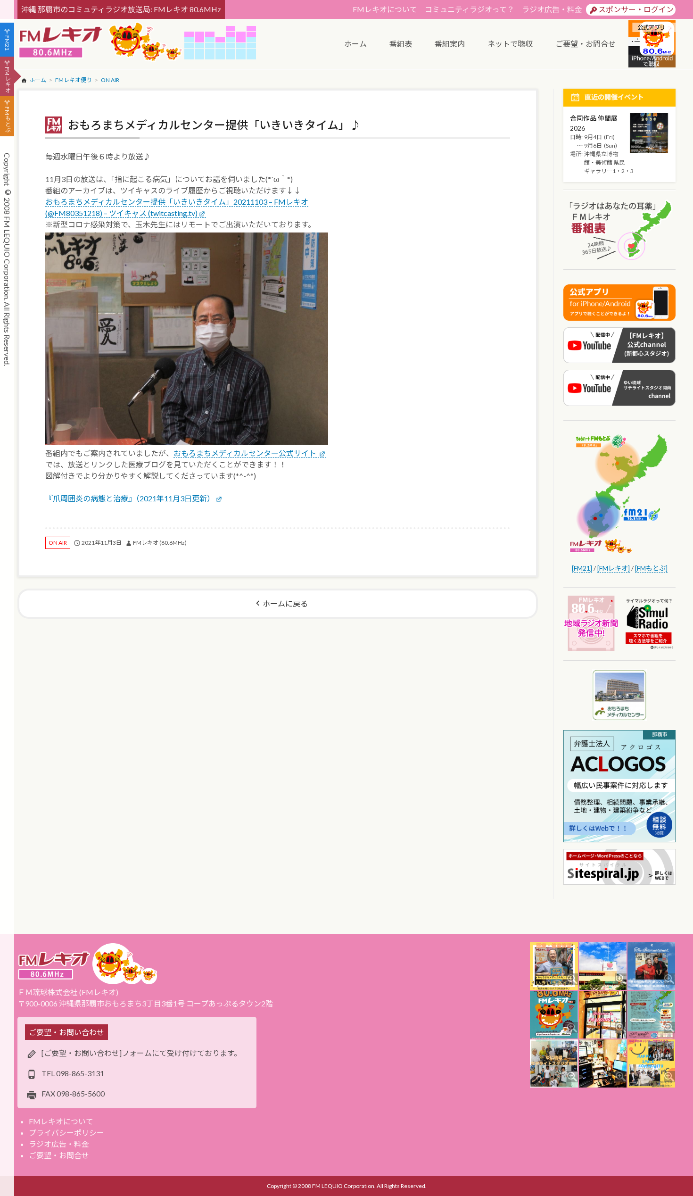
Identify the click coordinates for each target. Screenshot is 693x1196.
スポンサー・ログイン (636, 9)
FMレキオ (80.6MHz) (160, 542)
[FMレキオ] (613, 568)
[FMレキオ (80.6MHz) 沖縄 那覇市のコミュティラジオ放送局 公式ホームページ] (100, 42)
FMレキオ (7, 79)
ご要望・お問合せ (59, 1155)
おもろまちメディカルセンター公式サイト (245, 452)
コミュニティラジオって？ (469, 9)
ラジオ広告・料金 (552, 9)
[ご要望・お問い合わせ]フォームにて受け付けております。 (141, 1052)
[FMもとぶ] (651, 568)
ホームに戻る (285, 603)
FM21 (7, 42)
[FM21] (582, 568)
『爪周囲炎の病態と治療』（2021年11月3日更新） (129, 498)
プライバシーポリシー (66, 1132)
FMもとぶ (7, 120)
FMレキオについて (385, 9)
